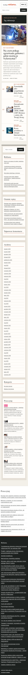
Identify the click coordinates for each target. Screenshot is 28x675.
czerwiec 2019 (7, 347)
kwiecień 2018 (7, 355)
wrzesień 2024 (7, 270)
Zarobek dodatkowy (7, 556)
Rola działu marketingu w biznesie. (12, 173)
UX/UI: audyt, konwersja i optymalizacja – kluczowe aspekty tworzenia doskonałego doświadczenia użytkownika (13, 630)
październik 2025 (8, 260)
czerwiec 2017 (7, 374)
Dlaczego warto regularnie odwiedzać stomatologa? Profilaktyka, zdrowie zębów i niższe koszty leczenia (14, 205)
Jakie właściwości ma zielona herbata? (13, 436)
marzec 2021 (7, 328)
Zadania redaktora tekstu (8, 664)
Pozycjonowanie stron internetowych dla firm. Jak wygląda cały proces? (13, 530)
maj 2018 (6, 352)
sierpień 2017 (7, 369)
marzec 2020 (7, 339)
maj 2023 (6, 279)
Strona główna (5, 672)
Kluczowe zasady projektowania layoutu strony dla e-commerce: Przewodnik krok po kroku (13, 611)
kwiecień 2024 (7, 276)
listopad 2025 (7, 257)
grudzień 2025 (7, 254)
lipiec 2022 (6, 295)
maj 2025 (6, 265)
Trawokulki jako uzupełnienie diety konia (19, 89)
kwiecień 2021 (7, 325)
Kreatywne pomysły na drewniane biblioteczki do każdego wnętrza (12, 520)
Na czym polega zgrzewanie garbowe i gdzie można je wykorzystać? (13, 54)
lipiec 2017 (6, 372)
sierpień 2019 (7, 344)
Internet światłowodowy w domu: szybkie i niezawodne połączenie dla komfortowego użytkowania (13, 599)
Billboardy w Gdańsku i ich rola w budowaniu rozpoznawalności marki (11, 501)
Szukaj (24, 10)
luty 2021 (6, 331)
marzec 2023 (7, 284)
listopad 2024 (7, 268)
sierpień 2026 (7, 249)
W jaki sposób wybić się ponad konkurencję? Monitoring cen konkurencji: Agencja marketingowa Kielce (14, 185)
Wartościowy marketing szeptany (10, 558)
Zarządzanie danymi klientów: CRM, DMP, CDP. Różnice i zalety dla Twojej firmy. (19, 110)
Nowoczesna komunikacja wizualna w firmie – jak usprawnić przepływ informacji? (12, 511)
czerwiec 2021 (7, 320)
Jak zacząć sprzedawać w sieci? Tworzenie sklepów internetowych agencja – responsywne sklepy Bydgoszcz (13, 588)
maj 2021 (6, 322)
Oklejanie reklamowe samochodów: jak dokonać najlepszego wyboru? (12, 525)
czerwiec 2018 (7, 350)
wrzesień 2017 (7, 366)
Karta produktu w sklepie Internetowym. (19, 131)
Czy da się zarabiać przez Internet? (11, 620)
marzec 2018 (7, 358)
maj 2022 (6, 298)
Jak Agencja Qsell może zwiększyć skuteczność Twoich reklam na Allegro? (12, 515)
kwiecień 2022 (7, 301)
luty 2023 (6, 287)
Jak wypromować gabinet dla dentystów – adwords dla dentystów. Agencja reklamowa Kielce (13, 574)
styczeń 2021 (7, 333)
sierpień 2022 (7, 292)
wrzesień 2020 (7, 336)
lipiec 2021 (6, 317)
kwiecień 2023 (7, 281)
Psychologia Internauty (7, 606)
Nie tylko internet (8, 386)
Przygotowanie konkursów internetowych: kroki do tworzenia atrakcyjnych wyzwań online (13, 581)
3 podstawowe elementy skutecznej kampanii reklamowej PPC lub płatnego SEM (13, 168)
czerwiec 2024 (7, 273)
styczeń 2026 (7, 251)
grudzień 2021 (7, 309)
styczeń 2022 (7, 306)
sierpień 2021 (7, 314)
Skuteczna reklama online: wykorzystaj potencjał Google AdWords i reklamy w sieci (13, 465)
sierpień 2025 (7, 262)
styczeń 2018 (7, 363)
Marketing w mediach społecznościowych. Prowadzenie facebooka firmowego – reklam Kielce (13, 650)
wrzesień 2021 (7, 311)
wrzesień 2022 (7, 290)
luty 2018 (6, 361)
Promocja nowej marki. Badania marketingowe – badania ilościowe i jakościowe (12, 178)
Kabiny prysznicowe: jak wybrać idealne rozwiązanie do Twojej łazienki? (13, 506)
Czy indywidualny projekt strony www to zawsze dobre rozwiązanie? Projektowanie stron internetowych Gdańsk (13, 568)
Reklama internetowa (9, 389)
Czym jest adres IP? (6, 604)
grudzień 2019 (7, 341)
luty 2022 (6, 303)
